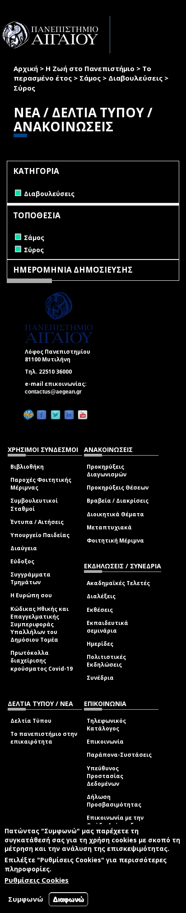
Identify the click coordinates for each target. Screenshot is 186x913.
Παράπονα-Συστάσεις (119, 755)
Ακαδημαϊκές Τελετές (118, 583)
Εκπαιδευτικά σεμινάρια (107, 626)
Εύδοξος (22, 561)
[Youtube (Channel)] (83, 414)
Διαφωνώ (68, 899)
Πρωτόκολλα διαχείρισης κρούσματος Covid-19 (41, 660)
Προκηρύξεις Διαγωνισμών (106, 470)
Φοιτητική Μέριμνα (115, 540)
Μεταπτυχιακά (109, 527)
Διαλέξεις (101, 596)
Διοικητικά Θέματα (115, 514)
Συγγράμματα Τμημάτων (30, 578)
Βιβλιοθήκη (27, 467)
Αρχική (26, 68)
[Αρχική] (55, 34)
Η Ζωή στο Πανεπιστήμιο (90, 68)
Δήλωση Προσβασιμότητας (114, 800)
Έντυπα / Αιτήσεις (37, 522)
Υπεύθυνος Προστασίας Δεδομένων (105, 776)
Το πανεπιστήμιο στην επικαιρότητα (43, 737)
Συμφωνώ (25, 898)
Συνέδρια (100, 678)
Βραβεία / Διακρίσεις (118, 501)
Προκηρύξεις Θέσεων (118, 487)
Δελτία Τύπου (30, 721)
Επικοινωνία (105, 741)
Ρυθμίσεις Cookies (37, 879)
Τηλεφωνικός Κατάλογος (106, 724)
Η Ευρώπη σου (31, 595)
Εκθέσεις (100, 610)
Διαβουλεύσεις (135, 77)
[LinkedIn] (69, 414)
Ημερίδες (100, 644)
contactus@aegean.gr (56, 392)
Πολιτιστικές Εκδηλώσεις (106, 660)
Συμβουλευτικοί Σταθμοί (34, 504)
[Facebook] (41, 414)
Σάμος (90, 77)
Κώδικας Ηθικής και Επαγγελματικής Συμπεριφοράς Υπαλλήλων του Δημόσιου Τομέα (39, 624)
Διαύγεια (23, 548)
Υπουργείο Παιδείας (40, 535)
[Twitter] (55, 414)
